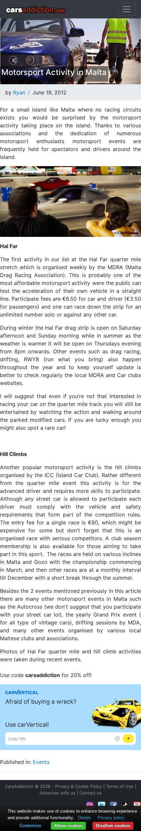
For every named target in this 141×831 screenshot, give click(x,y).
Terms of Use (119, 786)
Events (41, 762)
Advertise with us (57, 792)
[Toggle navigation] (126, 9)
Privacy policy (111, 817)
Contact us (90, 792)
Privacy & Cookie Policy (78, 786)
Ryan (19, 92)
